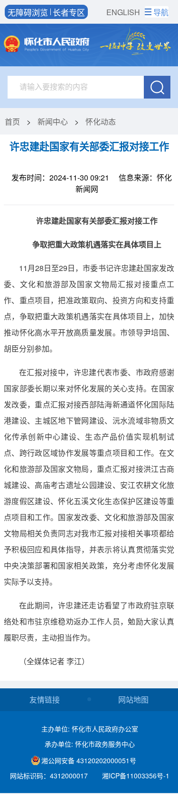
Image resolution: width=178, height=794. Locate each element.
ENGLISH (123, 12)
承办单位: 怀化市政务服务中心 (90, 744)
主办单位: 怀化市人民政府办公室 (89, 728)
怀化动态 (100, 121)
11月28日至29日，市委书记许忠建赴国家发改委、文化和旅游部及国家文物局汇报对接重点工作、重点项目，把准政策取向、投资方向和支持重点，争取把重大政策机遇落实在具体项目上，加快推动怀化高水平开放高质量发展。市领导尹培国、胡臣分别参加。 (89, 308)
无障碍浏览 (28, 12)
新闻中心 (52, 121)
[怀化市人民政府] (46, 45)
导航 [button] (161, 12)
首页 (12, 121)
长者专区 (69, 12)
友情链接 (44, 699)
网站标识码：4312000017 (49, 775)
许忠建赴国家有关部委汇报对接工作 (89, 146)
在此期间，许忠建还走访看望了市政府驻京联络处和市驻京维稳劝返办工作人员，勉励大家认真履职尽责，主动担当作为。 (89, 621)
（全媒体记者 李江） (54, 661)
